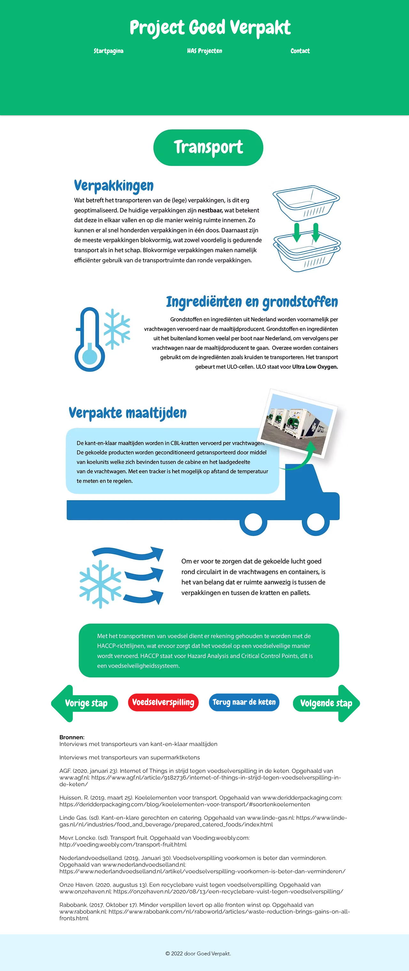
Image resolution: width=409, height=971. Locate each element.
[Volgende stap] (83, 703)
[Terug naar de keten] (164, 702)
